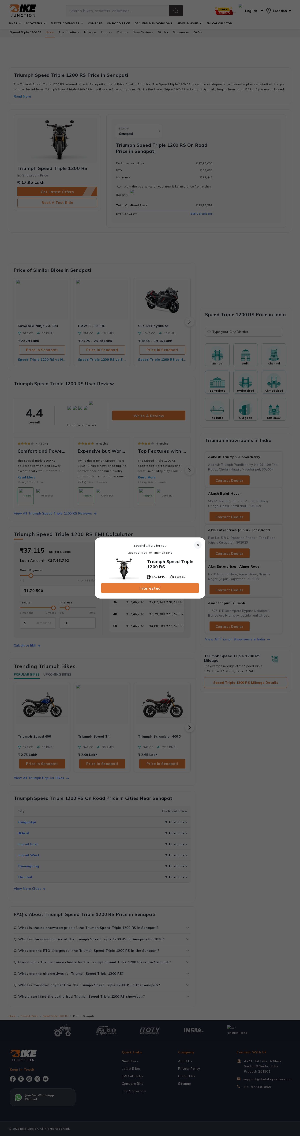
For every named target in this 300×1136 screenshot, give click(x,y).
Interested (150, 588)
